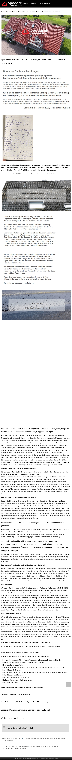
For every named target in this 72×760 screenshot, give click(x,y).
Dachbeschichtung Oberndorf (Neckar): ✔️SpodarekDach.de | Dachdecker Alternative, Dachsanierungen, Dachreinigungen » (30, 747)
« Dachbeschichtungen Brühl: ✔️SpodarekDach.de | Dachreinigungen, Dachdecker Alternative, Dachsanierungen (33, 739)
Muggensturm (5, 438)
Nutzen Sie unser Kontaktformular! (20, 728)
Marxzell (47, 435)
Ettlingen (61, 435)
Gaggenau (53, 435)
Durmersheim (41, 438)
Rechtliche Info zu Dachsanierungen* (40, 758)
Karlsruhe (31, 656)
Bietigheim (22, 438)
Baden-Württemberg (55, 529)
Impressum (51, 758)
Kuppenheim (50, 438)
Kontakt (56, 758)
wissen (35, 532)
